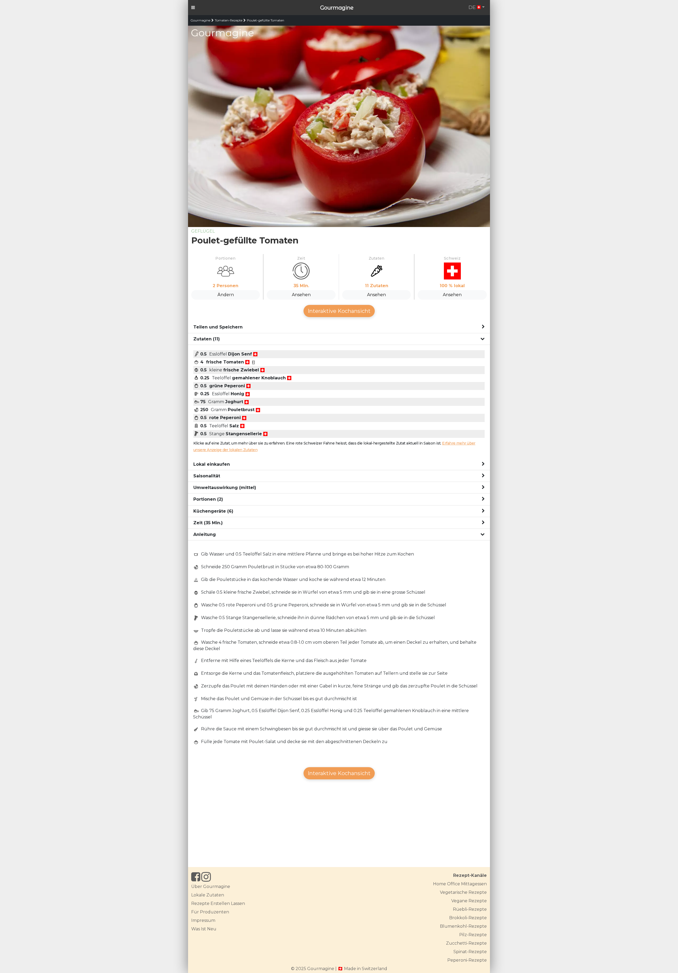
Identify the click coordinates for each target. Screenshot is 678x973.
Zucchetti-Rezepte (466, 943)
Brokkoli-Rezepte (468, 917)
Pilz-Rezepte (473, 934)
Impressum (203, 920)
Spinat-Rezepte (470, 951)
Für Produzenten (210, 911)
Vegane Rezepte (469, 900)
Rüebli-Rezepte (470, 909)
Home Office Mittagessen (460, 883)
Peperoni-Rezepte (467, 960)
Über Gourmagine (210, 886)
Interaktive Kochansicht (339, 311)
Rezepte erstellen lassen (218, 903)
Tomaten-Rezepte (228, 20)
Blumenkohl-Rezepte (463, 926)
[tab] (339, 327)
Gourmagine (337, 8)
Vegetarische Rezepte (463, 892)
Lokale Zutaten (207, 895)
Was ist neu (203, 928)
